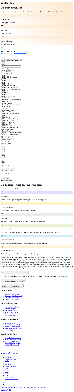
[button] (37, 68)
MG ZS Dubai (9, 330)
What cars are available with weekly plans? (14, 273)
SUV (21, 60)
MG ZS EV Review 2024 (12, 341)
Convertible (5, 60)
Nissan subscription (10, 309)
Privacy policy (9, 377)
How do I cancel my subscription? (11, 286)
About (6, 372)
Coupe (11, 60)
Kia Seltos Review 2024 (12, 345)
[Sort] (6, 178)
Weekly (7, 361)
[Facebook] (4, 390)
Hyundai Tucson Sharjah (12, 327)
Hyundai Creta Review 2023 (13, 339)
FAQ (6, 375)
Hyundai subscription (11, 312)
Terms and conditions (11, 379)
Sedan (16, 60)
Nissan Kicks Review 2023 (13, 343)
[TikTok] (8, 390)
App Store (6, 353)
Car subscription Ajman (12, 299)
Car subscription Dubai (12, 294)
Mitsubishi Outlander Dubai (13, 328)
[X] (10, 390)
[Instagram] (2, 390)
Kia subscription (10, 314)
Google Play (14, 353)
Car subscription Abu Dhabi (13, 296)
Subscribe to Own (10, 359)
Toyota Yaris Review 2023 (13, 338)
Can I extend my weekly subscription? (12, 281)
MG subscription (10, 315)
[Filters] (3, 178)
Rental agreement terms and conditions (34, 387)
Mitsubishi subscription (12, 307)
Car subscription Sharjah (12, 297)
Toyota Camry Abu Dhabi (13, 325)
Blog (6, 373)
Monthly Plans (9, 357)
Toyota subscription (11, 310)
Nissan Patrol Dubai (11, 323)
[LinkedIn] (6, 390)
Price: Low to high (7, 170)
